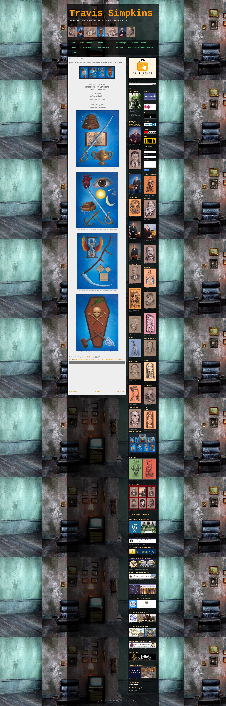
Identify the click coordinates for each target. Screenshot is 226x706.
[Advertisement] (97, 377)
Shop (109, 43)
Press (73, 43)
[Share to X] (98, 357)
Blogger (135, 701)
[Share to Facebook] (99, 357)
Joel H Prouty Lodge (102, 359)
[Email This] (94, 357)
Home (97, 391)
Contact (100, 43)
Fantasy (74, 53)
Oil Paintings (121, 43)
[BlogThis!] (96, 357)
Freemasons (76, 359)
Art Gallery (119, 48)
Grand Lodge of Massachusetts (88, 359)
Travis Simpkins (111, 13)
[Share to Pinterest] (101, 357)
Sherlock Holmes (86, 48)
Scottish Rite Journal (139, 43)
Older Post (121, 391)
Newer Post (73, 391)
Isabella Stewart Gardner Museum (140, 48)
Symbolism (111, 359)
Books (73, 48)
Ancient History (104, 48)
